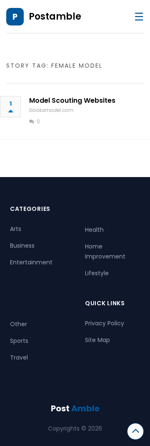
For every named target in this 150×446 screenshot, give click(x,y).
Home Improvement (105, 251)
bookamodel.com (51, 110)
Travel (19, 357)
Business (22, 245)
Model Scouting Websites (72, 100)
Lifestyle (97, 273)
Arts (15, 229)
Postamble (55, 16)
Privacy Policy (104, 323)
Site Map (97, 340)
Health (94, 230)
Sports (19, 341)
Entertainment (31, 262)
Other (18, 324)
